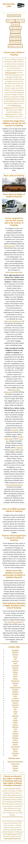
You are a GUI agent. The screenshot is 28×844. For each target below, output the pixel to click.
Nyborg (15, 740)
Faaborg (15, 678)
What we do (10, 21)
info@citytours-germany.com (14, 15)
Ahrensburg (15, 716)
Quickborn (15, 694)
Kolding (15, 722)
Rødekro (15, 672)
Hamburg (15, 724)
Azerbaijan (19, 447)
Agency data (20, 21)
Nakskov (15, 720)
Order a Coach (15, 31)
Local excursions (15, 39)
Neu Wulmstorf (15, 746)
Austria (11, 439)
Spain (21, 450)
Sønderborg (15, 661)
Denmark (15, 768)
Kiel (15, 659)
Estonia (12, 450)
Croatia (21, 439)
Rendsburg (15, 652)
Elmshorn (15, 689)
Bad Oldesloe (15, 700)
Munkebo (15, 749)
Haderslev (15, 683)
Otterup (15, 751)
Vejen (15, 729)
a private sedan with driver (14, 622)
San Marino (15, 430)
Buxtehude (15, 738)
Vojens (15, 685)
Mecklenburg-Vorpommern (15, 761)
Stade (15, 713)
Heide (15, 663)
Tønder (15, 674)
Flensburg (15, 654)
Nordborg (15, 670)
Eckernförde (15, 650)
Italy (7, 441)
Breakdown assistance (15, 46)
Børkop (15, 755)
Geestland (15, 735)
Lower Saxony (15, 764)
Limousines (15, 24)
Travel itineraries (15, 42)
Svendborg (15, 692)
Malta (6, 439)
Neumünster (15, 665)
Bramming (15, 742)
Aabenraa (15, 667)
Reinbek (15, 744)
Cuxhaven (15, 698)
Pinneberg (15, 703)
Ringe (15, 696)
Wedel (15, 718)
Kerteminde (15, 753)
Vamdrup (15, 707)
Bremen (15, 770)
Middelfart (15, 727)
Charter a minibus (15, 28)
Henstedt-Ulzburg (15, 687)
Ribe (15, 709)
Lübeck (15, 711)
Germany (20, 436)
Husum (15, 657)
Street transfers (15, 35)
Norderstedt (15, 705)
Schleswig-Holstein (10, 72)
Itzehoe (15, 676)
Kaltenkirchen (15, 681)
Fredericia (15, 733)
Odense (15, 731)
